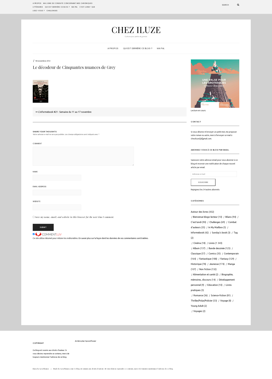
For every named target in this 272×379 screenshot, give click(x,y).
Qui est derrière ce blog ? (57, 7)
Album (196, 248)
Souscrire (203, 182)
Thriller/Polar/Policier (201, 300)
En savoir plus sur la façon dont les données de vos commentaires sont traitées (113, 238)
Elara (35, 369)
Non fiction (205, 269)
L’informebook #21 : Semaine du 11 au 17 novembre (64, 112)
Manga (231, 264)
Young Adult (197, 306)
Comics (212, 253)
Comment (37, 143)
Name (35, 171)
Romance (198, 295)
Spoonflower (90, 341)
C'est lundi (196, 222)
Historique (196, 264)
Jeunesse (214, 264)
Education (212, 285)
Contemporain (231, 253)
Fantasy (224, 258)
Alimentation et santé (204, 274)
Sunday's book (219, 232)
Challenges (52, 10)
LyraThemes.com (66, 369)
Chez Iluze (136, 29)
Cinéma (197, 243)
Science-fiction (218, 295)
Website (36, 201)
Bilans (228, 217)
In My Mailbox (215, 227)
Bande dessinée (217, 248)
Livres (212, 243)
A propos (37, 3)
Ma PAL (75, 7)
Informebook (197, 232)
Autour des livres (199, 212)
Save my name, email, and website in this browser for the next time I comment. (74, 217)
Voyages (197, 311)
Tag (236, 232)
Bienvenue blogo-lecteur (205, 217)
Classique (196, 253)
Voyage (224, 300)
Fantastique (205, 258)
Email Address (39, 186)
